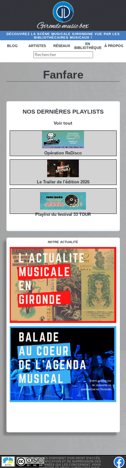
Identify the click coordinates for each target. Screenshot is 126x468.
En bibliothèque (87, 46)
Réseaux (61, 46)
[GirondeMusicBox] (63, 15)
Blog (12, 46)
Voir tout (63, 123)
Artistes (37, 46)
